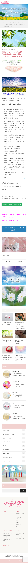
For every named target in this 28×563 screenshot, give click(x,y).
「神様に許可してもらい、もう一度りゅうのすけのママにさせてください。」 (20, 358)
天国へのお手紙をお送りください (12, 204)
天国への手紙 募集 (7, 533)
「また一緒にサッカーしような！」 (7, 340)
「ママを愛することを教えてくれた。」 (18, 385)
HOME (4, 511)
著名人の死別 (13, 453)
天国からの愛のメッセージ (20, 521)
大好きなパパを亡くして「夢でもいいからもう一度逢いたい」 (20, 341)
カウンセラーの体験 (13, 457)
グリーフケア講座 (13, 461)
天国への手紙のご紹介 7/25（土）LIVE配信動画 (19, 417)
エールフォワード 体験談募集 (7, 536)
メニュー (18, 511)
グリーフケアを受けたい (20, 514)
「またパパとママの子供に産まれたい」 (18, 406)
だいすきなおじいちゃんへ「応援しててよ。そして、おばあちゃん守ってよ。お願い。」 (20, 325)
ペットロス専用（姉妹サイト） (20, 534)
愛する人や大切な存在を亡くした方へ (17, 561)
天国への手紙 (12, 49)
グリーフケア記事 (7, 531)
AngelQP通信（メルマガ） (7, 540)
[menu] (26, 2)
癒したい (13, 445)
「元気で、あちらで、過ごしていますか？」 (7, 323)
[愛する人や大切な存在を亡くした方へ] (14, 507)
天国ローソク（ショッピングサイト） (20, 525)
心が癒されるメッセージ (20, 518)
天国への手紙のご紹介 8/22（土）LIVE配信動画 (19, 374)
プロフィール (19, 531)
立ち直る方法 (13, 449)
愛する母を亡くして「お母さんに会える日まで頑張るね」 (7, 357)
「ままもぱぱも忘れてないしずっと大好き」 (18, 396)
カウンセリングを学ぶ (13, 441)
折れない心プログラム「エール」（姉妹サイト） (20, 538)
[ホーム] (2, 21)
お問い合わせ (6, 545)
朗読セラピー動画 (13, 438)
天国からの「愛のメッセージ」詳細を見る (14, 229)
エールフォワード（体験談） (13, 434)
